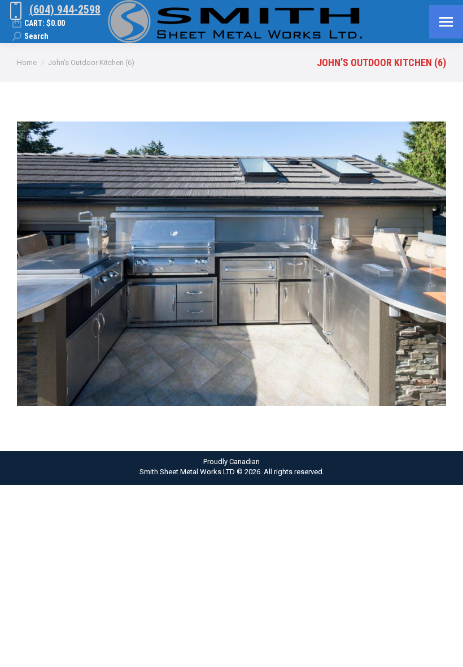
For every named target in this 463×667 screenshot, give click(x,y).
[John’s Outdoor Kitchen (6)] (231, 264)
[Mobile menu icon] (446, 21)
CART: (44, 23)
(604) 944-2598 (65, 9)
